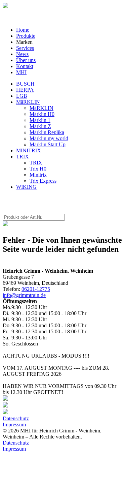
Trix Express (43, 181)
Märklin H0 (42, 114)
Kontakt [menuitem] (24, 66)
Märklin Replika (47, 132)
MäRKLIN (28, 102)
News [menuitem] (22, 54)
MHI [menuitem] (21, 72)
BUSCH (25, 84)
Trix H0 (38, 169)
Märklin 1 (40, 120)
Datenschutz (16, 418)
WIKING (26, 187)
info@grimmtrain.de (24, 295)
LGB (21, 96)
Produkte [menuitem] (25, 36)
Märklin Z (40, 126)
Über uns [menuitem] (26, 60)
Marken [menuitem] (24, 42)
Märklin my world (49, 138)
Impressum (14, 424)
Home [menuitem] (22, 30)
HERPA (25, 90)
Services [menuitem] (25, 48)
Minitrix (38, 175)
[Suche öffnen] (5, 6)
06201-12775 (36, 289)
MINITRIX (28, 150)
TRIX (22, 156)
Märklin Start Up (48, 144)
